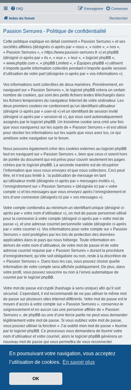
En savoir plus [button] (79, 362)
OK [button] (35, 378)
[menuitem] (16, 8)
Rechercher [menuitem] (118, 18)
